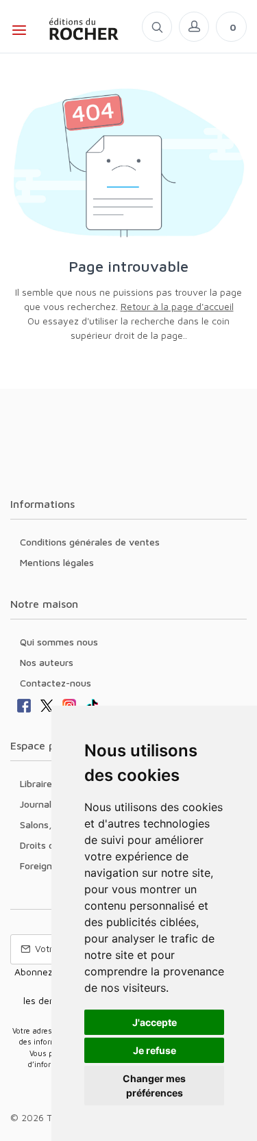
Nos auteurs (46, 662)
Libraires (38, 783)
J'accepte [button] (154, 1022)
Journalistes (46, 804)
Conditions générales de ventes (90, 542)
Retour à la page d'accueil (177, 306)
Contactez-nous (55, 683)
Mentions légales (57, 562)
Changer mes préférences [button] (154, 1086)
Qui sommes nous (59, 642)
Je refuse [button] (154, 1050)
